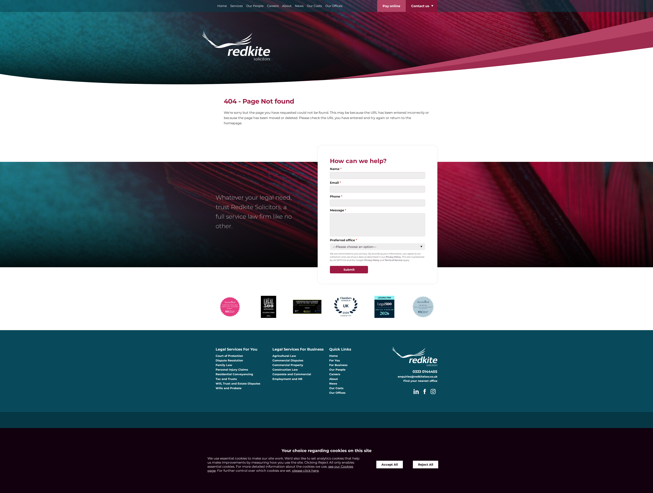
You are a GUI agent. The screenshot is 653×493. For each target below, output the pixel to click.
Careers (273, 6)
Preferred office (342, 240)
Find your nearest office (420, 380)
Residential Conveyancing (234, 374)
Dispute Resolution (229, 360)
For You (334, 360)
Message (337, 210)
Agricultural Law (284, 356)
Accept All (389, 464)
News (299, 6)
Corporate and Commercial (291, 374)
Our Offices (333, 6)
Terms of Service (394, 260)
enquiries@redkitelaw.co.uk (417, 376)
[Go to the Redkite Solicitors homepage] (326, 46)
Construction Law (285, 369)
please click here (305, 471)
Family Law (224, 365)
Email (334, 182)
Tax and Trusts (226, 379)
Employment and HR (287, 379)
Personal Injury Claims (232, 369)
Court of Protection (229, 356)
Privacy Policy (371, 260)
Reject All (425, 464)
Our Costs (314, 6)
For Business (338, 365)
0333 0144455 (425, 371)
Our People (255, 6)
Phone (335, 196)
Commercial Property (287, 365)
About (286, 6)
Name (334, 169)
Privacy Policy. (393, 257)
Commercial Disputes (287, 360)
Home (222, 6)
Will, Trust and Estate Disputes (238, 383)
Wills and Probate (228, 388)
